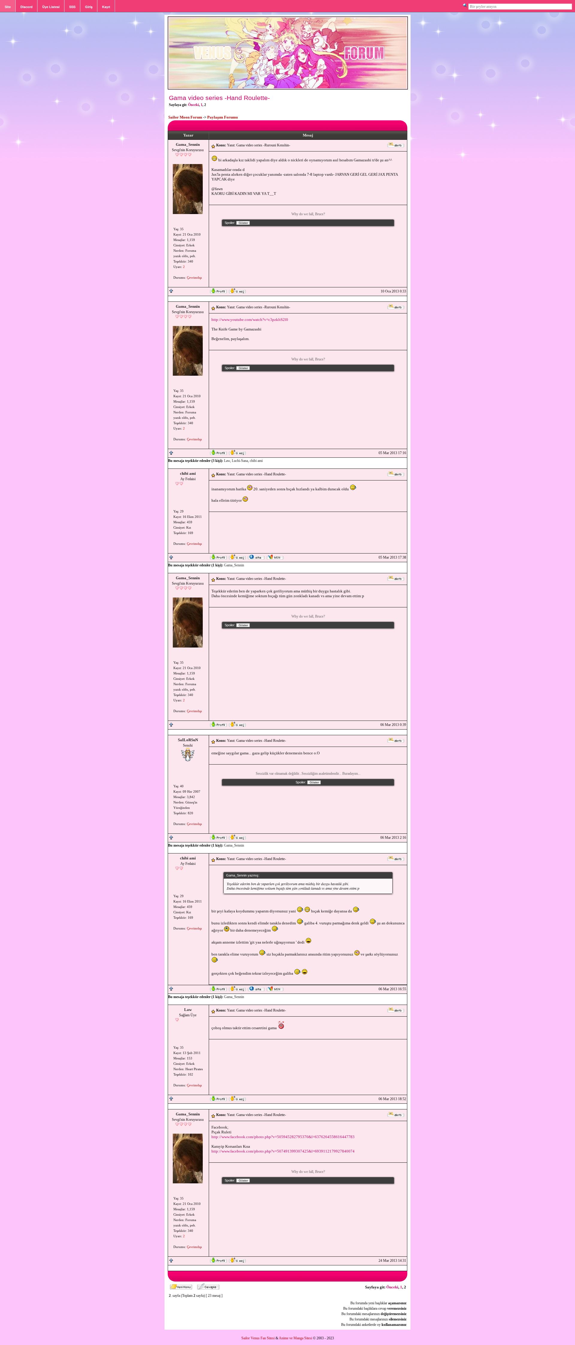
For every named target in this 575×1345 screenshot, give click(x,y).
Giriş (89, 6)
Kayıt (106, 6)
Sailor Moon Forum (185, 117)
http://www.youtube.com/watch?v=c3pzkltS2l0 (249, 319)
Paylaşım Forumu (222, 117)
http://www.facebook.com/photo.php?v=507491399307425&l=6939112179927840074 (283, 1151)
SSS (72, 6)
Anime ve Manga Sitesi (295, 1338)
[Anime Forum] (288, 88)
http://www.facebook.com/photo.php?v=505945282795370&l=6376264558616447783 (283, 1137)
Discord (26, 6)
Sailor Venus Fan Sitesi (258, 1338)
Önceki (193, 105)
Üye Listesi (51, 6)
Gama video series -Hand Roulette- (219, 97)
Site (8, 6)
